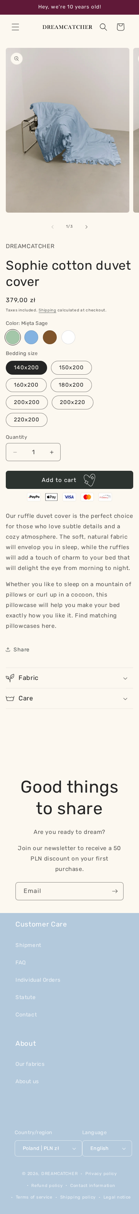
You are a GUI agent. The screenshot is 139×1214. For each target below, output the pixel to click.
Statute (25, 997)
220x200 (26, 419)
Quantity (16, 437)
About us (27, 1081)
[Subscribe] (114, 891)
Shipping (47, 310)
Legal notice (117, 1197)
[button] (15, 27)
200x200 (27, 402)
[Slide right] (86, 226)
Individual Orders (37, 980)
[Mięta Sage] (13, 337)
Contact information (92, 1185)
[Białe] (68, 337)
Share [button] (22, 649)
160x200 (26, 385)
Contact (26, 1014)
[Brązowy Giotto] (50, 337)
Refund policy (47, 1185)
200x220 (72, 402)
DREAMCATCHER (59, 1173)
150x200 (71, 367)
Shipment (28, 945)
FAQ (20, 962)
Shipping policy (78, 1197)
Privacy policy (101, 1173)
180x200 (71, 385)
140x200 (26, 367)
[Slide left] (52, 226)
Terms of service (34, 1197)
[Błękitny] (31, 337)
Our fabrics (30, 1064)
